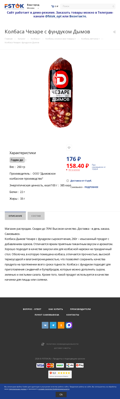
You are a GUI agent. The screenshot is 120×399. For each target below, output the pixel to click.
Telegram (53, 325)
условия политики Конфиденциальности (53, 389)
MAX (69, 325)
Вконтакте (77, 16)
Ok (61, 394)
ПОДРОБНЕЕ (91, 187)
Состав (36, 215)
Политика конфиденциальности (62, 344)
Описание (15, 215)
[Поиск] (113, 6)
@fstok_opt (53, 16)
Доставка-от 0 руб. (81, 180)
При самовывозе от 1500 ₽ (99, 167)
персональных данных (18, 389)
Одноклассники (61, 325)
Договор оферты (62, 348)
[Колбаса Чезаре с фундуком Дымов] (60, 92)
